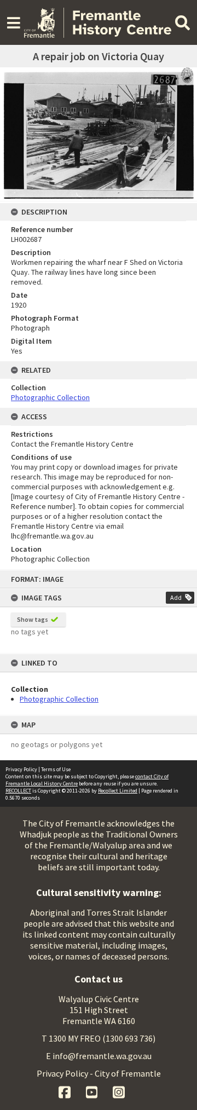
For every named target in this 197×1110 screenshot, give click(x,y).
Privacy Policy (21, 769)
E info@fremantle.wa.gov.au (99, 1055)
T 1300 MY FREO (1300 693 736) (98, 1038)
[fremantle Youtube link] (93, 1090)
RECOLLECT (18, 790)
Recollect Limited (117, 790)
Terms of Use (56, 769)
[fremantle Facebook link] (65, 1090)
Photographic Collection (59, 699)
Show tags (32, 619)
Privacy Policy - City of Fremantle (99, 1073)
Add (176, 597)
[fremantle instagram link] (119, 1090)
